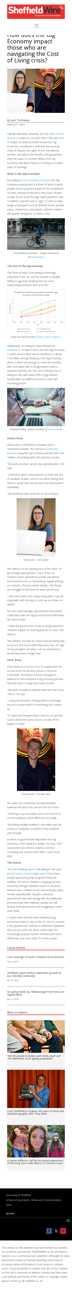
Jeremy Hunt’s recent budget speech (27, 873)
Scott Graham (55, 429)
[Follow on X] (56, 1231)
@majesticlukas (36, 257)
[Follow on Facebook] (49, 1231)
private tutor (33, 666)
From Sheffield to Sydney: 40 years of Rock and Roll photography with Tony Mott (35, 1112)
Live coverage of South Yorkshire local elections (35, 957)
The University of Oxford (36, 180)
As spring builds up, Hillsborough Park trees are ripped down (35, 993)
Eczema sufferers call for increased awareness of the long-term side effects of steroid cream (35, 1162)
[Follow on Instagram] (63, 1231)
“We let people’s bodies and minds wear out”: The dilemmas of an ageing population (34, 1057)
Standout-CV (14, 350)
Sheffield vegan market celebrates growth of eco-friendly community (34, 974)
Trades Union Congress (48, 336)
